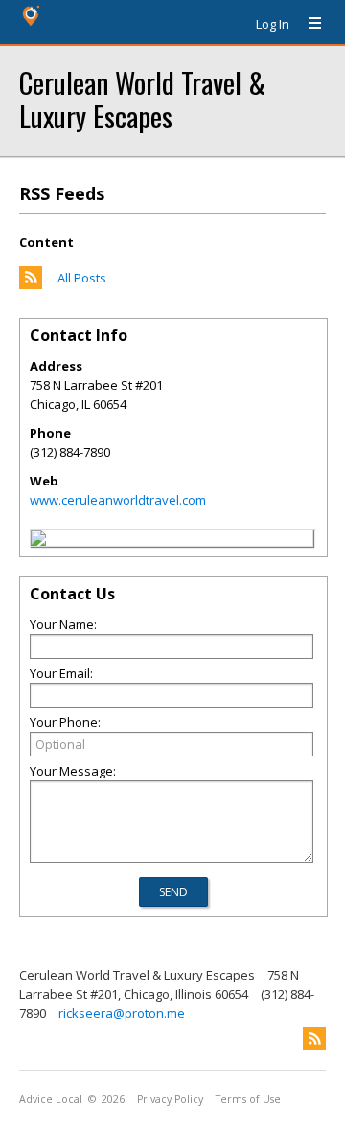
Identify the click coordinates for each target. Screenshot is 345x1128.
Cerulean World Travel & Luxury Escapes (142, 98)
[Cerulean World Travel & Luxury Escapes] (38, 541)
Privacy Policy (170, 1099)
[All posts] (30, 284)
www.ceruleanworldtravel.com (118, 499)
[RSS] (314, 1038)
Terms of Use (248, 1099)
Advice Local (50, 1099)
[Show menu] (307, 24)
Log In (272, 24)
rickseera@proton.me (121, 1013)
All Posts (82, 277)
